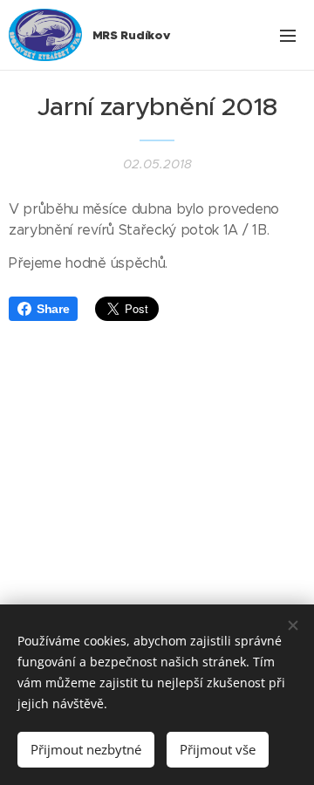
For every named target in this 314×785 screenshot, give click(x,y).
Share (53, 309)
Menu (287, 34)
